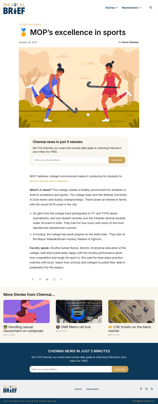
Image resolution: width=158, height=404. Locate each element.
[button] (151, 7)
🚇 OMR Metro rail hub (73, 327)
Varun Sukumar (130, 42)
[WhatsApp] (54, 279)
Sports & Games (30, 24)
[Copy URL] (61, 279)
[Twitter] (40, 279)
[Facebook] (33, 279)
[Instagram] (146, 389)
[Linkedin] (47, 279)
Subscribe (117, 160)
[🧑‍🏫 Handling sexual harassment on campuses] (26, 311)
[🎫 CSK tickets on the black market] (131, 311)
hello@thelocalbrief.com (143, 401)
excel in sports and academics (49, 181)
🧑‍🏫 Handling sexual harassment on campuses (23, 329)
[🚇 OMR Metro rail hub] (79, 311)
